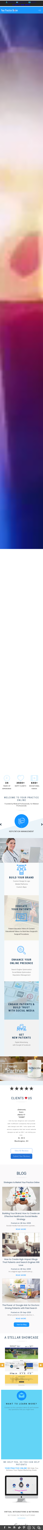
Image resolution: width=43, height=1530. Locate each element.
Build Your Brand (21, 877)
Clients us (21, 1098)
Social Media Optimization (21, 972)
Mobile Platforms (21, 884)
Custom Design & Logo (21, 881)
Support (33, 2)
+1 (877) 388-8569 (21, 5)
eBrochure (11, 2)
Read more (21, 1229)
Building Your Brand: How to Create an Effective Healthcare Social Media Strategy (21, 1216)
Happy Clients (20, 784)
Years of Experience (6, 785)
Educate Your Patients (21, 908)
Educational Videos (34, 785)
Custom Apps (22, 887)
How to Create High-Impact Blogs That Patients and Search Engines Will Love (21, 1262)
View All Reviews (21, 1151)
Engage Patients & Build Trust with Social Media (21, 1007)
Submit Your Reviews (21, 1156)
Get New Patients (21, 1036)
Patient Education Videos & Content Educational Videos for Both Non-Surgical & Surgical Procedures (21, 931)
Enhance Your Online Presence (21, 961)
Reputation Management (21, 975)
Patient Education (21, 831)
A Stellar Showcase (21, 1337)
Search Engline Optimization (21, 970)
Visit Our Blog (21, 1325)
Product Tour (23, 2)
